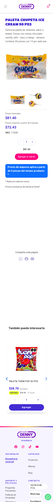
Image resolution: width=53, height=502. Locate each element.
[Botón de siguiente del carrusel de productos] (46, 378)
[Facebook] (16, 447)
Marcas (31, 466)
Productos (33, 460)
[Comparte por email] (32, 259)
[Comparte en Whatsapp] (20, 259)
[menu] (11, 6)
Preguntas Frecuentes (10, 489)
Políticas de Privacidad (10, 496)
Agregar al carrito (26, 156)
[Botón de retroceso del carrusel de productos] (6, 378)
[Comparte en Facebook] (26, 259)
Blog (30, 473)
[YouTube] (37, 447)
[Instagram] (23, 447)
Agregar (26, 407)
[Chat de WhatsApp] (48, 497)
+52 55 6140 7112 (36, 486)
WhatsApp (35, 494)
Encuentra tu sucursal (11, 460)
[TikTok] (30, 447)
